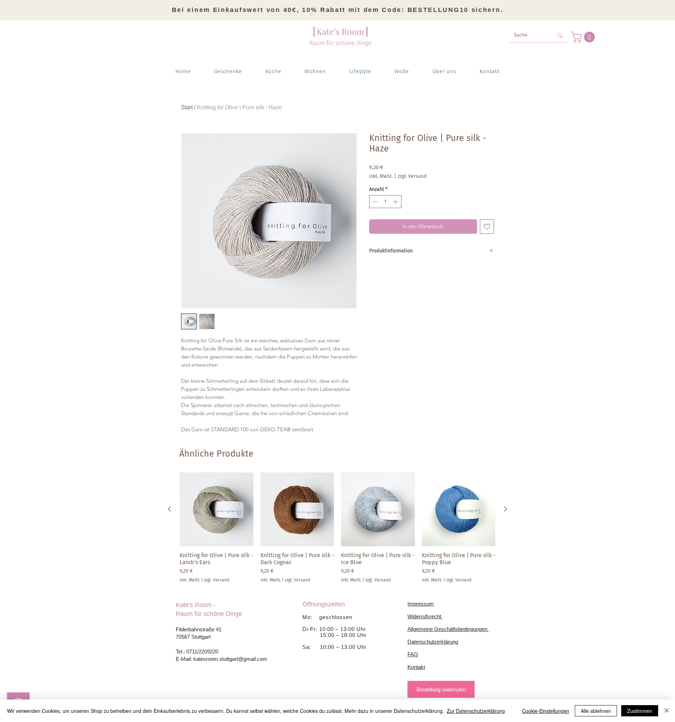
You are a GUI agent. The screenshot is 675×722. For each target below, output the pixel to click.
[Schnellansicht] (216, 509)
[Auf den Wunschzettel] (487, 226)
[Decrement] (374, 201)
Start (187, 107)
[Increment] (396, 201)
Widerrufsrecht (425, 616)
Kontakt (416, 667)
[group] (337, 527)
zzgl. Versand (412, 176)
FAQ (412, 654)
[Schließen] (666, 710)
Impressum (420, 604)
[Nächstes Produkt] (505, 509)
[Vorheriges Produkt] (169, 509)
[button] (584, 37)
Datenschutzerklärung (432, 642)
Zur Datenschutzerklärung (476, 710)
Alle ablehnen (596, 710)
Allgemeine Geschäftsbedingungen (448, 629)
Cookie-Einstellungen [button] (545, 710)
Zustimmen (639, 710)
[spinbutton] (385, 201)
